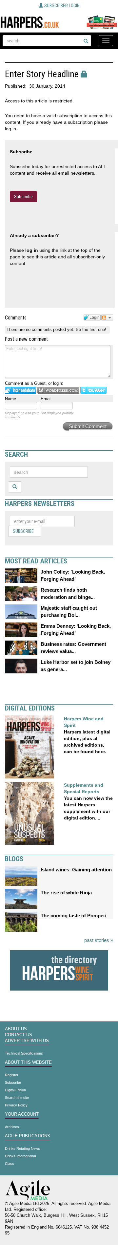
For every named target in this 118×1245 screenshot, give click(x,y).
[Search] (86, 41)
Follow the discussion (107, 317)
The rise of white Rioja (66, 892)
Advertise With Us (27, 1040)
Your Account (22, 1114)
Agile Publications (27, 1136)
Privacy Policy (16, 1105)
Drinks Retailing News (22, 1148)
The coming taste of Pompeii (73, 915)
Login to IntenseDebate (20, 390)
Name (10, 398)
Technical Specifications (24, 1053)
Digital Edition (15, 1090)
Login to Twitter (93, 390)
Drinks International (20, 1156)
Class (9, 1164)
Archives (12, 1127)
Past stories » (98, 940)
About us (16, 1029)
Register (11, 1075)
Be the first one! (91, 329)
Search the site (17, 1098)
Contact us (18, 1035)
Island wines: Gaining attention (76, 869)
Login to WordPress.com (58, 390)
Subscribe (23, 196)
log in (31, 250)
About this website (28, 1062)
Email (46, 398)
